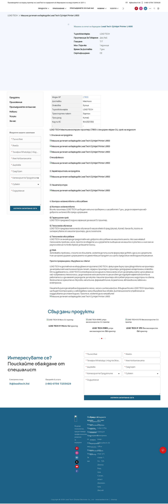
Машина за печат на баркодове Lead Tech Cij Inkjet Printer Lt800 (50, 15)
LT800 (85, 97)
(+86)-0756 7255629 (152, 3)
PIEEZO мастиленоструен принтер (96, 450)
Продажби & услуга (53, 380)
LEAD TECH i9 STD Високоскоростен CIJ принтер (142, 329)
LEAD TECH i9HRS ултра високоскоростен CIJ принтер (103, 329)
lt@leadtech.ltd (134, 3)
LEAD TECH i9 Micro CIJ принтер (63, 326)
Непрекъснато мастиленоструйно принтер (97, 425)
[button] (123, 8)
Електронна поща (16, 380)
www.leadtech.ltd (102, 499)
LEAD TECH (13, 15)
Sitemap (113, 499)
